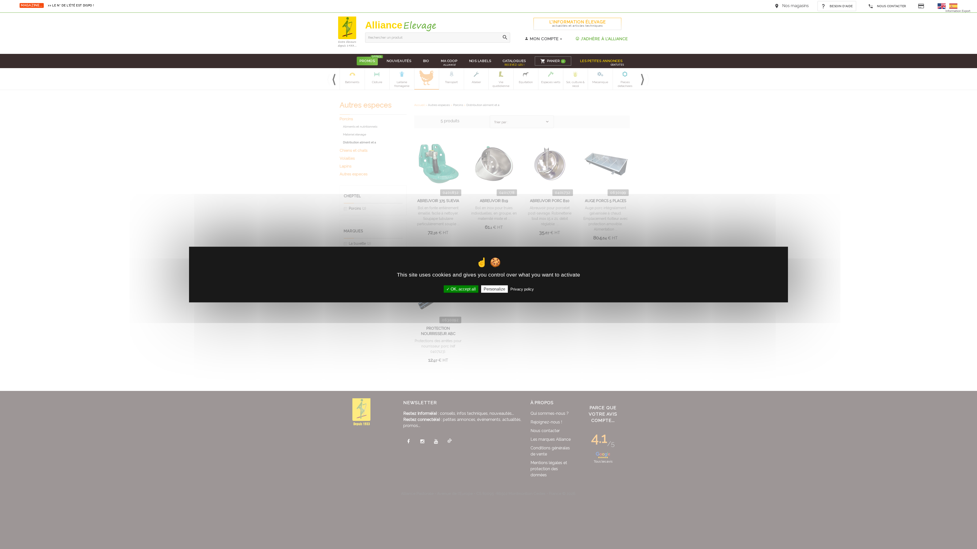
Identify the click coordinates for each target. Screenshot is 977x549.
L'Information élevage (577, 23)
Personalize (494, 289)
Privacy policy (522, 289)
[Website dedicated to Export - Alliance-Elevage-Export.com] (943, 5)
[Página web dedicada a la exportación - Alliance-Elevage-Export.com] (953, 5)
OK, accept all (463, 289)
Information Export (957, 11)
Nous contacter (891, 6)
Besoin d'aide (841, 6)
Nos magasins (795, 5)
